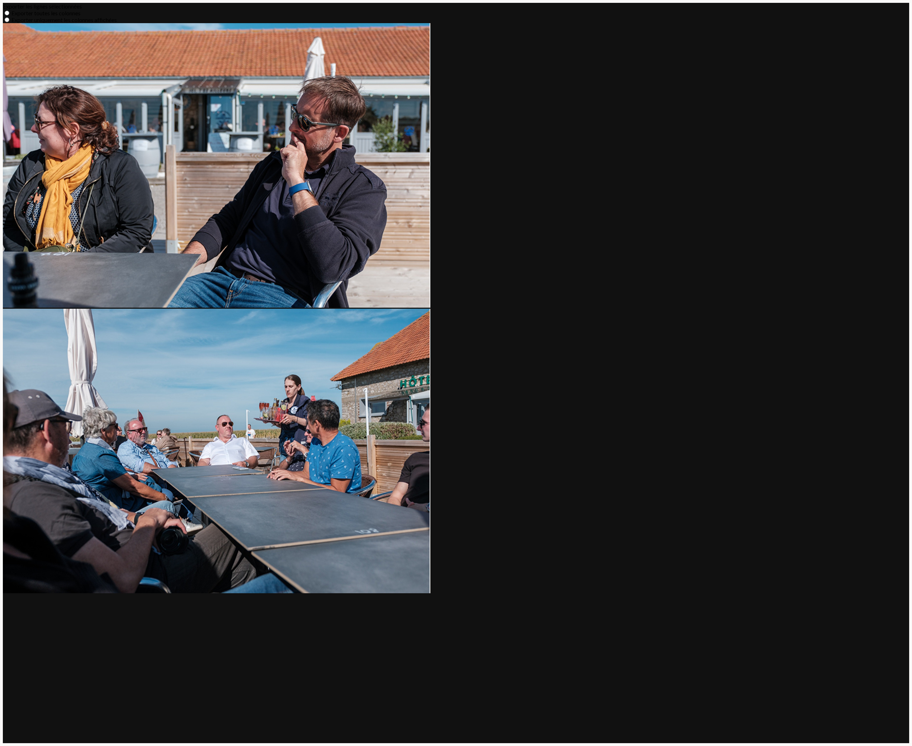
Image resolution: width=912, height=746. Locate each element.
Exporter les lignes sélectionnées (42, 6)
